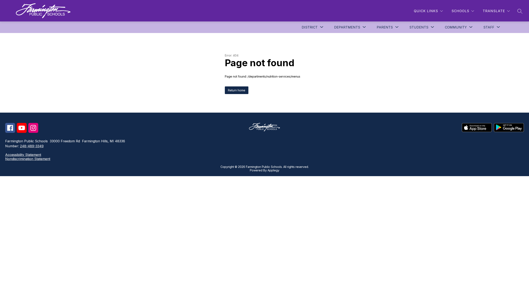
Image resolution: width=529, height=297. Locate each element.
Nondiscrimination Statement (27, 159)
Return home (236, 90)
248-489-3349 (32, 146)
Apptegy (273, 170)
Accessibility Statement (23, 155)
